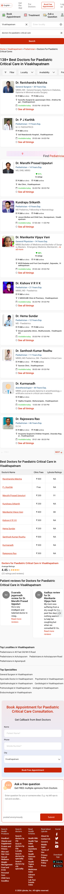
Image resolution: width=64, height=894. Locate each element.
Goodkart (5, 838)
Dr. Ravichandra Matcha (31, 82)
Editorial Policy (44, 861)
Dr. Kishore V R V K (28, 283)
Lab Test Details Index (32, 882)
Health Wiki (33, 838)
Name (6, 727)
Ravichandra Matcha (12, 479)
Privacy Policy (44, 856)
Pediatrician (29, 49)
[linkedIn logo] (56, 843)
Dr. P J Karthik (25, 120)
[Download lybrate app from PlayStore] (58, 863)
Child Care (5, 878)
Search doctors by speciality (19, 856)
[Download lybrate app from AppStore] (58, 867)
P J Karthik (8, 487)
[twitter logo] (56, 839)
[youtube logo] (56, 847)
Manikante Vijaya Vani (13, 512)
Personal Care (5, 874)
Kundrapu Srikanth (28, 202)
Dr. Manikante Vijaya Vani (33, 237)
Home (3, 49)
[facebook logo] (56, 835)
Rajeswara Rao (10, 553)
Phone (6, 740)
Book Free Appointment (48, 5)
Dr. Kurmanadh (25, 383)
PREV (6, 452)
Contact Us (45, 839)
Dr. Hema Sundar (27, 316)
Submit (51, 817)
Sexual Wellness (5, 858)
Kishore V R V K (10, 520)
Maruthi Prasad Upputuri (14, 495)
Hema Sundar (9, 528)
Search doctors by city (19, 838)
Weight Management (6, 863)
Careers (44, 842)
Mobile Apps (44, 845)
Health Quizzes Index (31, 856)
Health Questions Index (32, 848)
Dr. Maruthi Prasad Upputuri (34, 163)
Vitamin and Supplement (6, 842)
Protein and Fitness (6, 847)
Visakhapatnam (14, 49)
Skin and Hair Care (5, 853)
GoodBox (5, 881)
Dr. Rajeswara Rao (28, 419)
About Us (45, 836)
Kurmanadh (8, 545)
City (5, 753)
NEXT (57, 452)
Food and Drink (5, 868)
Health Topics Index (31, 864)
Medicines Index (32, 870)
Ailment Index (31, 876)
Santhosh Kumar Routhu (14, 537)
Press (43, 866)
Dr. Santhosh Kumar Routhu (34, 351)
